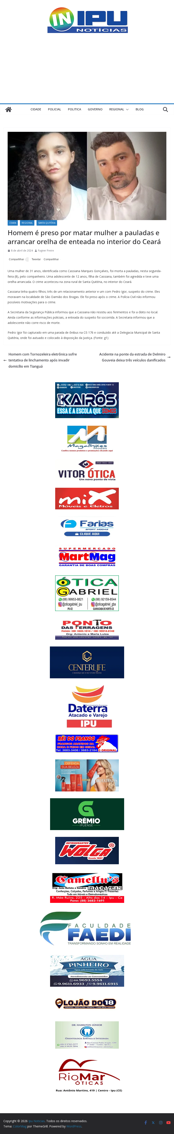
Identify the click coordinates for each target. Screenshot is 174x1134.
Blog (140, 109)
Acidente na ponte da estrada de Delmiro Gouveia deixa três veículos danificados (132, 357)
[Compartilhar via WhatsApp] (50, 259)
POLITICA (74, 109)
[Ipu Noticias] (8, 109)
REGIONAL (116, 109)
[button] (126, 109)
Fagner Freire (46, 250)
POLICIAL (54, 109)
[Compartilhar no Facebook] (16, 259)
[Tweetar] (35, 259)
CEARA (12, 222)
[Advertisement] (87, 71)
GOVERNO (95, 109)
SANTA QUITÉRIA (46, 222)
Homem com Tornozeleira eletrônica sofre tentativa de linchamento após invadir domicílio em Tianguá (42, 360)
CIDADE (36, 109)
